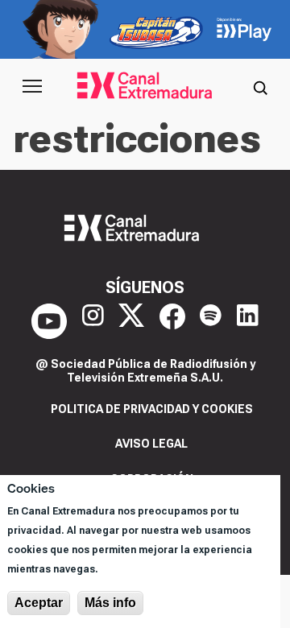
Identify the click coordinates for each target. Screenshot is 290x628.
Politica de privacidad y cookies (152, 409)
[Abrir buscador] (260, 86)
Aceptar (38, 602)
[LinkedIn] (248, 321)
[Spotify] (211, 321)
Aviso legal (151, 443)
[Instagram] (93, 321)
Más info (110, 602)
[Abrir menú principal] (32, 86)
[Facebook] (172, 321)
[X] (131, 321)
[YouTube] (49, 321)
